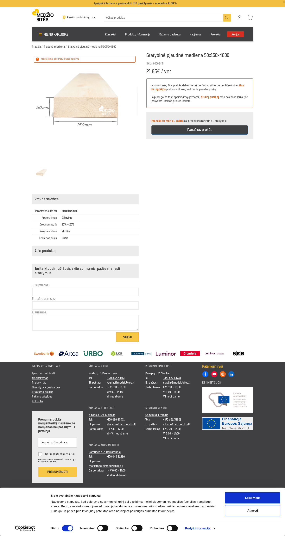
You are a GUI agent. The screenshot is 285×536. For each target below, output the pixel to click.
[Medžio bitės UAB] (43, 15)
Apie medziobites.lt (43, 373)
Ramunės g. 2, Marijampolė (105, 452)
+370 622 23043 (115, 378)
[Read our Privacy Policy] (74, 460)
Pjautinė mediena (54, 46)
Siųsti (127, 337)
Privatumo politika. (49, 461)
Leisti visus (252, 497)
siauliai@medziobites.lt (176, 382)
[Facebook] (205, 374)
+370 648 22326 (116, 456)
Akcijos (235, 34)
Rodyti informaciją (197, 528)
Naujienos (195, 34)
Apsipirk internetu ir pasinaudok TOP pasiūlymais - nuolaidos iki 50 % (135, 3)
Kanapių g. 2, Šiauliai (157, 373)
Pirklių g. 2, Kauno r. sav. (103, 373)
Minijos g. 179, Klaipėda (102, 415)
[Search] (227, 18)
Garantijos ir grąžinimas (46, 387)
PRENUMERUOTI (57, 472)
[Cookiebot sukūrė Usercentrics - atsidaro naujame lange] (25, 528)
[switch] (102, 528)
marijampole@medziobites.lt (106, 466)
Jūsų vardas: (40, 285)
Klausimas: (39, 312)
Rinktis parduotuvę (78, 17)
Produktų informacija (137, 34)
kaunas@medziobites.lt (120, 382)
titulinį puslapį (210, 97)
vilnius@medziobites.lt (176, 424)
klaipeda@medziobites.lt (121, 424)
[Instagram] (222, 374)
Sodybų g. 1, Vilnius (156, 415)
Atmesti (252, 510)
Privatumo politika (42, 392)
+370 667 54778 (172, 378)
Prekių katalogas (55, 34)
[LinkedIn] (231, 374)
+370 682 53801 (172, 419)
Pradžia (36, 46)
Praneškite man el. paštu (167, 121)
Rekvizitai (37, 401)
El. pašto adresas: (43, 299)
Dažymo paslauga (169, 34)
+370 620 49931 (115, 419)
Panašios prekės (199, 129)
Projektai (216, 34)
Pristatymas (39, 382)
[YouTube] (214, 374)
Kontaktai (110, 34)
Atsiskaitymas (40, 378)
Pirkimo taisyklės (42, 396)
